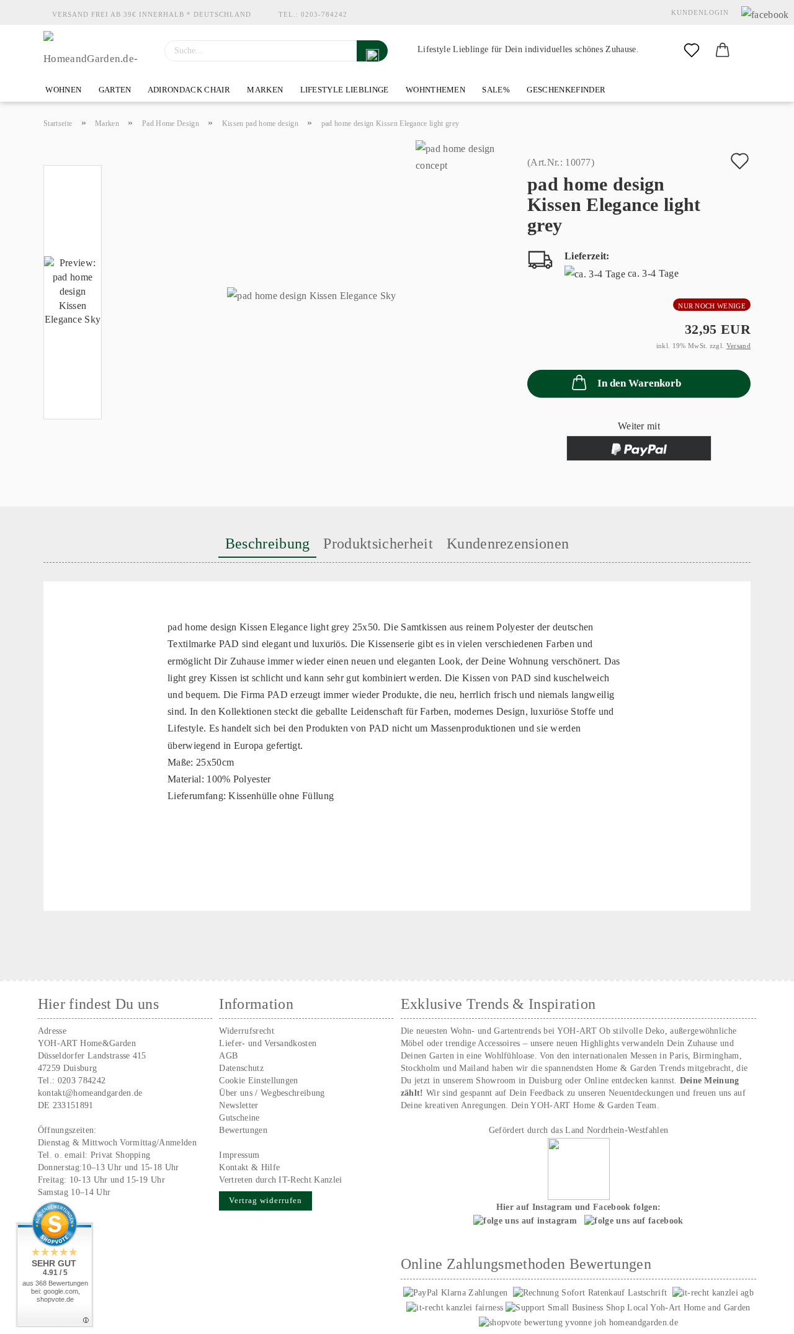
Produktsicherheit (377, 543)
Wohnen (62, 89)
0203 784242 (82, 1080)
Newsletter (238, 1105)
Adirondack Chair (188, 89)
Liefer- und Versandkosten (267, 1043)
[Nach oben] (759, 1315)
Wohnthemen (435, 89)
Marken (264, 89)
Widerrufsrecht (246, 1031)
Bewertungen (243, 1130)
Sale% (495, 89)
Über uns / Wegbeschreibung (271, 1093)
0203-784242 (324, 14)
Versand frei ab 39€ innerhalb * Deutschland (151, 14)
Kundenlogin (697, 12)
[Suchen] (372, 50)
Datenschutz (241, 1068)
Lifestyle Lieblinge (343, 89)
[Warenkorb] (722, 51)
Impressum (239, 1155)
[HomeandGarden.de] (94, 51)
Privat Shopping (121, 1155)
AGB (228, 1055)
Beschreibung (267, 543)
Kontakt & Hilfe (249, 1167)
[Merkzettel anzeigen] (691, 51)
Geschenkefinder (565, 89)
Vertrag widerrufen (265, 1200)
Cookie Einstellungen (258, 1080)
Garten (113, 89)
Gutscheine (239, 1117)
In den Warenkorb (639, 383)
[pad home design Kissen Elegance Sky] (311, 295)
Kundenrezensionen (508, 543)
